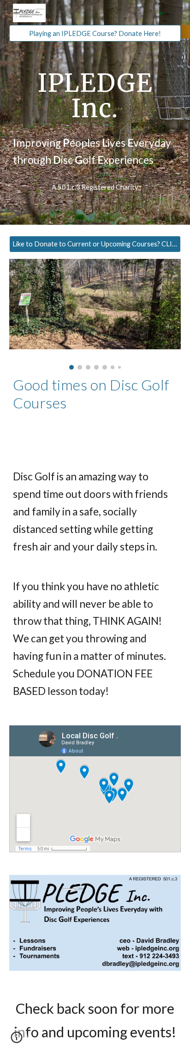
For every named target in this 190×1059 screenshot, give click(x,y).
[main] (95, 96)
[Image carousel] (95, 314)
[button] (17, 1040)
